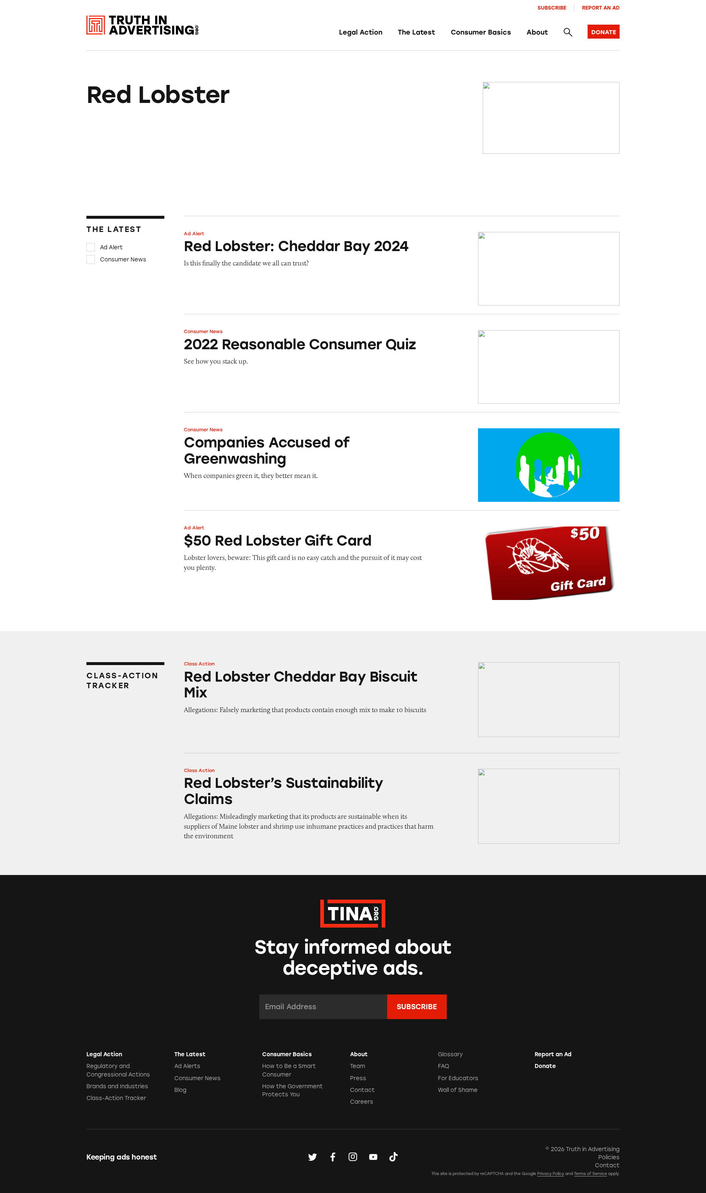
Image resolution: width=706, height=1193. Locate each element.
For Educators (458, 1078)
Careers (361, 1102)
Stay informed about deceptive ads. (353, 958)
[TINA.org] (352, 912)
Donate (545, 1066)
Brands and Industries (117, 1086)
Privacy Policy (550, 1173)
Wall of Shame (458, 1090)
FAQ (443, 1066)
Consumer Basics (481, 32)
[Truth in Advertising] (142, 25)
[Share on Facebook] (333, 1157)
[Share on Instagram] (353, 1157)
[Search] (568, 32)
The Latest (416, 32)
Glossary (450, 1054)
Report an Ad (601, 8)
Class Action (199, 664)
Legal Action (360, 32)
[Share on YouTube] (373, 1157)
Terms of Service (590, 1173)
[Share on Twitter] (312, 1157)
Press (358, 1078)
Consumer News (123, 259)
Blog (180, 1090)
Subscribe (552, 8)
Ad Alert (111, 247)
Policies (609, 1157)
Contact (362, 1090)
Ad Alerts (187, 1066)
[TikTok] (393, 1157)
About (537, 32)
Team (357, 1066)
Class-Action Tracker (116, 1098)
